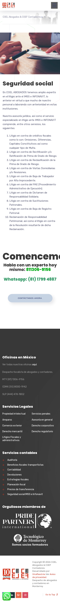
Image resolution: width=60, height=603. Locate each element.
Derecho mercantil (12, 431)
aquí (34, 364)
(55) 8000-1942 (18, 386)
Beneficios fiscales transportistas (25, 464)
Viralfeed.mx (38, 574)
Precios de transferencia (20, 489)
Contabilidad (14, 469)
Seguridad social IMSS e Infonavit (25, 494)
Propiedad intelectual (14, 413)
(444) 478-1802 (15, 394)
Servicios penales (41, 413)
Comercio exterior (12, 425)
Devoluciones (14, 474)
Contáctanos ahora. (30, 298)
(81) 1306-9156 (16, 379)
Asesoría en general (42, 419)
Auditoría (12, 460)
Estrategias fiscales (18, 479)
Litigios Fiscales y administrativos (11, 439)
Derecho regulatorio (42, 431)
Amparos (7, 419)
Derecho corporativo (43, 425)
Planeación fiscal (16, 484)
